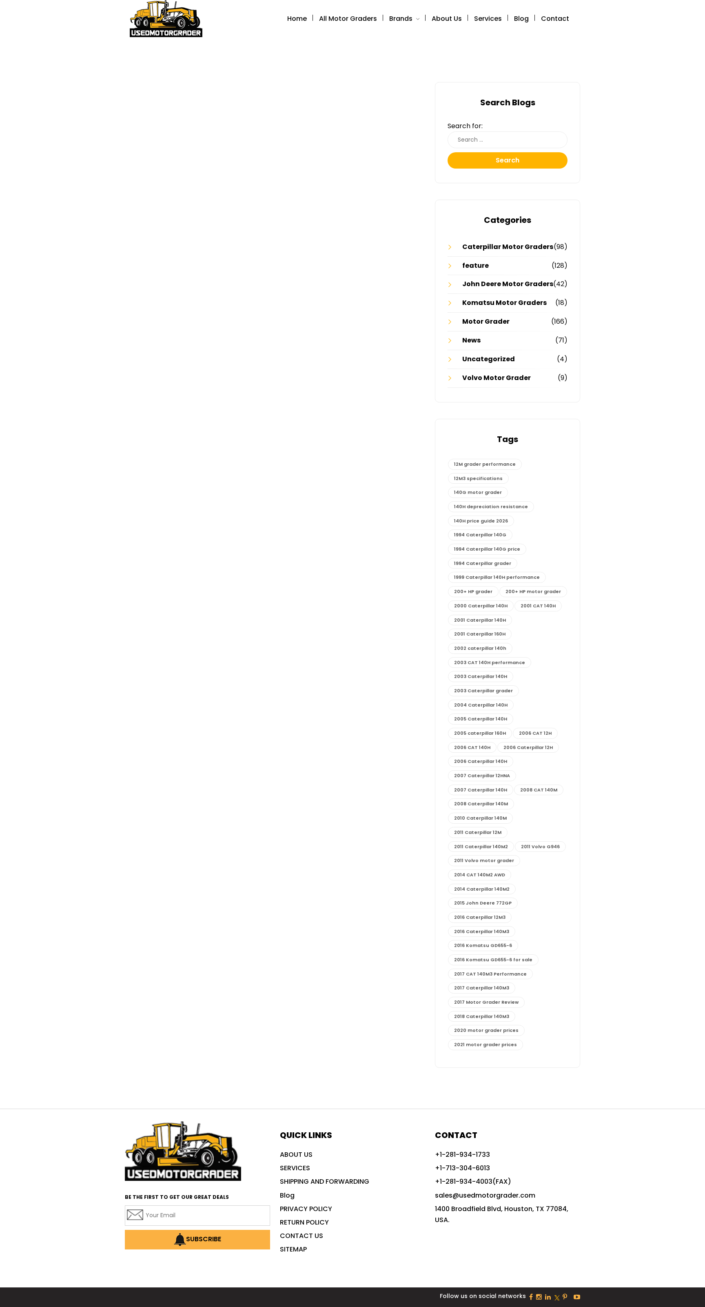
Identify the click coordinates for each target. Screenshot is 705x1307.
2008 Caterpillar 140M (481, 803)
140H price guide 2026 (481, 521)
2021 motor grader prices (485, 1044)
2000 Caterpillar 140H (481, 605)
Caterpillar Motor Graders (507, 246)
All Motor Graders (348, 18)
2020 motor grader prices (486, 1030)
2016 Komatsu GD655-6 (483, 945)
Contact (555, 18)
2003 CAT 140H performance (489, 662)
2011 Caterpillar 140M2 (481, 846)
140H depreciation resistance (491, 506)
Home (297, 18)
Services (488, 18)
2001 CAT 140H (538, 605)
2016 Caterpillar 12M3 (479, 917)
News (471, 340)
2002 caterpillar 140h (480, 648)
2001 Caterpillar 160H (479, 634)
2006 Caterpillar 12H (528, 747)
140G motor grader (478, 492)
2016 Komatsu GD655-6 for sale (493, 959)
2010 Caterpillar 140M (480, 818)
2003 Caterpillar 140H (480, 676)
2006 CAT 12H (535, 733)
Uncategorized (488, 359)
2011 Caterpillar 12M (477, 832)
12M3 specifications (478, 478)
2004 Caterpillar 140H (481, 705)
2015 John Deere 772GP (483, 903)
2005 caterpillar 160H (480, 733)
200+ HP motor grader (533, 591)
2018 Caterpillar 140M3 (481, 1016)
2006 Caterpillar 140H (480, 761)
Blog (521, 18)
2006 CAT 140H (472, 747)
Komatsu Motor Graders (504, 302)
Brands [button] (401, 18)
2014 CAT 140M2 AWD (479, 874)
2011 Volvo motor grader (484, 860)
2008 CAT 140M (538, 790)
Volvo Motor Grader (496, 377)
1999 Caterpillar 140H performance (497, 577)
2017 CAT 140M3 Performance (490, 974)
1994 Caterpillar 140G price (487, 549)
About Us (447, 18)
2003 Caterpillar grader (483, 690)
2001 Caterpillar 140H (480, 620)
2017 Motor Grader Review (486, 1002)
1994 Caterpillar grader (482, 563)
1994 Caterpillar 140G (480, 534)
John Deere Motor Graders (507, 284)
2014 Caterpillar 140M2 (482, 889)
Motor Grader (486, 321)
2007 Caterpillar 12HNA (482, 775)
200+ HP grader (473, 591)
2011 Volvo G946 (540, 846)
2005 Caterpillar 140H (480, 719)
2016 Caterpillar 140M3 (481, 931)
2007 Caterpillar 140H (480, 790)
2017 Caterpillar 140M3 (481, 988)
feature (475, 265)
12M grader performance (485, 464)
